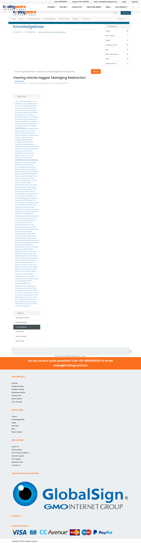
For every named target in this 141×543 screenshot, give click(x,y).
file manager (29, 196)
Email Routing (31, 187)
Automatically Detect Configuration (26, 121)
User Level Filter (28, 295)
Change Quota (19, 131)
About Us (15, 446)
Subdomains (19, 81)
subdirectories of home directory (25, 276)
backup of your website (29, 126)
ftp (22, 200)
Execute (35, 194)
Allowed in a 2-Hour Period (30, 117)
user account (34, 293)
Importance (29, 214)
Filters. (33, 198)
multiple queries (31, 236)
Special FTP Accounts (21, 271)
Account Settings (28, 104)
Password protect (20, 247)
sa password (24, 265)
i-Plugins (83, 356)
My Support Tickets (22, 318)
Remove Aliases (33, 258)
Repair (35, 260)
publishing (18, 251)
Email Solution (17, 399)
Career (14, 416)
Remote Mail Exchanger (29, 256)
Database (32, 159)
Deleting (34, 169)
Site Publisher (29, 269)
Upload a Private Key (26, 290)
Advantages (19, 115)
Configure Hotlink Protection (23, 140)
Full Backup (21, 205)
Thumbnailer (19, 283)
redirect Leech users (30, 253)
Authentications (33, 119)
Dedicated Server (18, 392)
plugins (20, 249)
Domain (35, 176)
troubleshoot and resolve (23, 286)
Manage (29, 229)
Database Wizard (30, 163)
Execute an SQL (19, 196)
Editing (27, 185)
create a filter (34, 148)
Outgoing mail (29, 242)
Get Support (16, 459)
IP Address (21, 222)
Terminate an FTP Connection (24, 279)
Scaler (31, 265)
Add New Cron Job (25, 110)
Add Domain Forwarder (22, 108)
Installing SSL (25, 220)
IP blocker (28, 222)
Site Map (15, 426)
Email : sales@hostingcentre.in (105, 2)
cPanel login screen (27, 146)
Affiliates (75, 19)
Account (121, 19)
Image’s (34, 211)
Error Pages (18, 191)
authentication (22, 119)
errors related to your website (24, 194)
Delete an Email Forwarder (23, 169)
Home (14, 19)
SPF (30, 271)
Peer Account (30, 247)
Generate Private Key (21, 207)
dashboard (21, 159)
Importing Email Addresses (23, 216)
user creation (19, 295)
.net (16, 101)
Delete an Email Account (28, 167)
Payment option (18, 456)
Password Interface (27, 245)
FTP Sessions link (31, 203)
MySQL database (20, 238)
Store (21, 19)
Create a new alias (21, 151)
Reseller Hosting (18, 389)
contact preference (29, 144)
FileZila (29, 198)
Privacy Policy (17, 450)
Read (21, 253)
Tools (28, 283)
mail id (24, 229)
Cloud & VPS (16, 395)
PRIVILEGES (29, 249)
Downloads (19, 332)
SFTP (23, 269)
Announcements (34, 19)
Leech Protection (26, 225)
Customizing (28, 157)
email (31, 185)
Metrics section (27, 234)
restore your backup (21, 262)
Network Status (63, 19)
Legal (14, 423)
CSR (22, 157)
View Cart (125, 13)
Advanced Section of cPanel (28, 112)
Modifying (22, 236)
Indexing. (18, 220)
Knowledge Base (18, 419)
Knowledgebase (49, 19)
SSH (28, 274)
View (22, 297)
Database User (19, 163)
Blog (13, 429)
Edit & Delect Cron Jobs (27, 180)
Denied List (18, 171)
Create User (24, 155)
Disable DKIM (25, 174)
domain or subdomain (22, 178)
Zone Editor (27, 306)
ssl (31, 273)
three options (28, 281)
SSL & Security (17, 402)
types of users (23, 288)
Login (124, 2)
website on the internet (26, 299)
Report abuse (17, 432)
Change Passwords (32, 128)
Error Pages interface (28, 191)
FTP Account (28, 200)
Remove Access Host (21, 258)
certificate (20, 128)
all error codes (27, 115)
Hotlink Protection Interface (23, 209)
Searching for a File (24, 267)
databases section (21, 165)
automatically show (21, 123)
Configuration (23, 135)
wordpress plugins (24, 301)
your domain (19, 306)
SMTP (35, 269)
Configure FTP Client (26, 137)
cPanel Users (25, 148)
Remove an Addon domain (23, 260)
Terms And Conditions (20, 453)
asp (16, 119)
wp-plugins (30, 304)
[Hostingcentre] (14, 6)
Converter (18, 146)
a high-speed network (24, 101)
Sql (32, 271)
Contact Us (86, 19)
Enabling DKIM (26, 189)
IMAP (16, 214)
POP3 (24, 249)
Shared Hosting (17, 386)
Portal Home (17, 32)
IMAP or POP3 (22, 214)
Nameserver (30, 238)
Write (35, 304)
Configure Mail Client (21, 142)
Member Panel (17, 462)
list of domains (25, 227)
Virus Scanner (28, 297)
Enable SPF (18, 189)
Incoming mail (31, 218)
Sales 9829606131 (60, 2)
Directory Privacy (27, 171)
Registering (18, 256)
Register (135, 2)
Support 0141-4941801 (80, 2)
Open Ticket (19, 341)
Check (27, 131)
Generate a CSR (31, 205)
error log (33, 189)
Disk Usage (28, 176)
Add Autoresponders (29, 106)
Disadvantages (20, 176)
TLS (25, 283)
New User (21, 242)
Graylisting (31, 207)
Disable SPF (32, 174)
